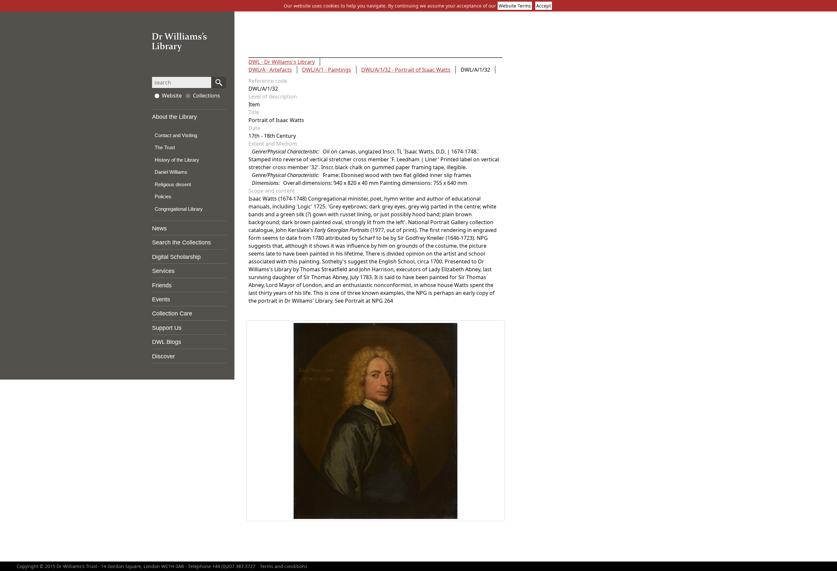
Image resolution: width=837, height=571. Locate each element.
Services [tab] (163, 271)
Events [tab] (161, 299)
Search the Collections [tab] (181, 242)
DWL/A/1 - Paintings (326, 69)
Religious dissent (173, 184)
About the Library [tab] (174, 117)
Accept (543, 6)
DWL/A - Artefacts (270, 69)
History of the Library (177, 160)
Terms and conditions (283, 566)
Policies (163, 196)
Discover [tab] (163, 356)
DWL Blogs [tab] (166, 342)
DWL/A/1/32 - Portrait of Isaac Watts (406, 69)
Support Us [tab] (166, 328)
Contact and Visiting (176, 135)
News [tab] (159, 228)
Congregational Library (179, 209)
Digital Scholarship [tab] (176, 257)
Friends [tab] (162, 285)
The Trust (165, 147)
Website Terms (515, 6)
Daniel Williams (171, 172)
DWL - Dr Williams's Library (281, 61)
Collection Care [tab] (172, 313)
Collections (206, 95)
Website (172, 95)
